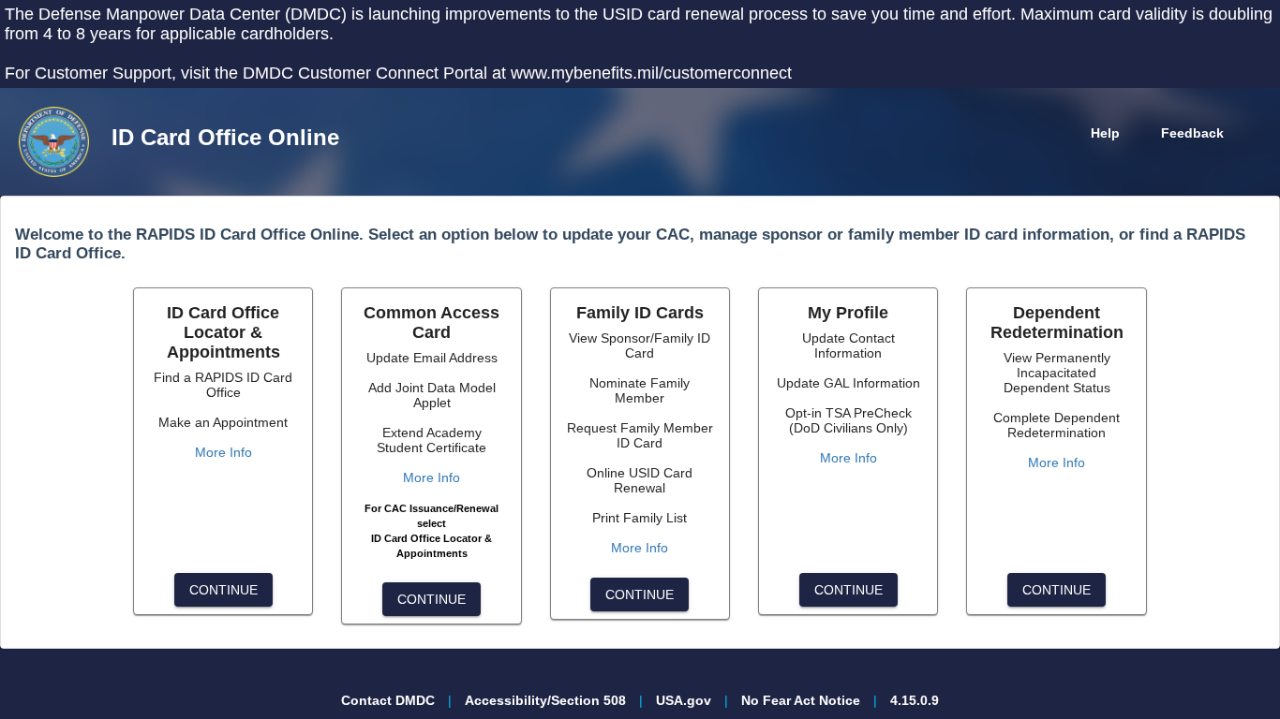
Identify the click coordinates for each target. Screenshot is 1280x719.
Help (1105, 132)
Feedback (1192, 132)
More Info (223, 452)
